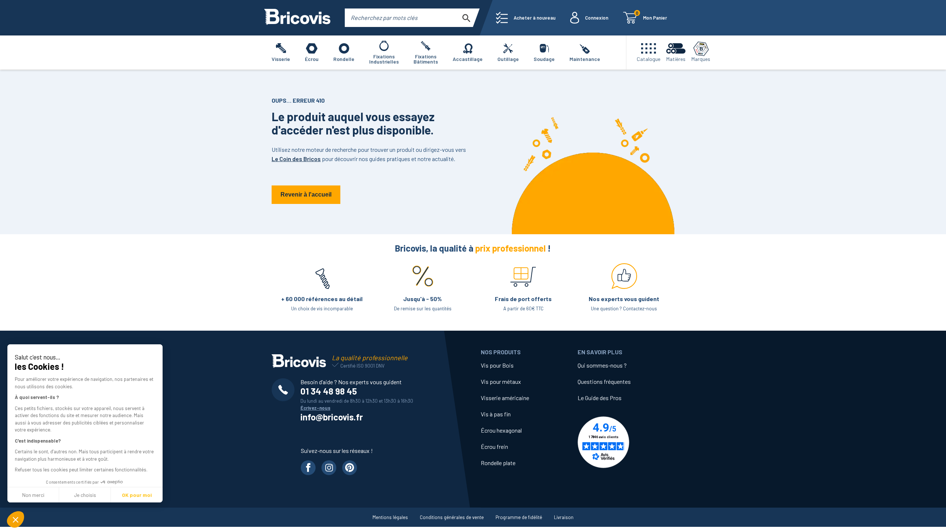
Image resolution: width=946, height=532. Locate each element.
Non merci (33, 495)
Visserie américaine (505, 397)
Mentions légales (390, 517)
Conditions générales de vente (452, 517)
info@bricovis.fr (331, 417)
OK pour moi (137, 495)
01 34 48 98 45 (328, 391)
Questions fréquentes (604, 381)
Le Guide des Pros (600, 397)
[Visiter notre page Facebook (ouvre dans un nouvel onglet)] (308, 467)
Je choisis (85, 495)
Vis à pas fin (496, 413)
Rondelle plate (498, 462)
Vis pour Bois (497, 365)
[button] (15, 519)
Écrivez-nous (315, 408)
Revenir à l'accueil (305, 194)
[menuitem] (525, 17)
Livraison (564, 517)
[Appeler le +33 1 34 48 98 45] (286, 389)
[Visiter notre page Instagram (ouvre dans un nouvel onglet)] (328, 467)
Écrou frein (494, 446)
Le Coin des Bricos (296, 158)
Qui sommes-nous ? (602, 365)
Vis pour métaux (501, 381)
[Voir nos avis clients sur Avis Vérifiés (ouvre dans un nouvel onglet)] (626, 442)
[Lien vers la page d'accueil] (297, 18)
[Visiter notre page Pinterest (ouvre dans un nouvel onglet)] (349, 467)
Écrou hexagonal (501, 430)
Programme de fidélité (519, 517)
